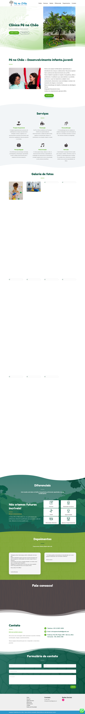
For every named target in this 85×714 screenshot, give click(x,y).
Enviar (73, 686)
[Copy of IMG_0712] (34, 376)
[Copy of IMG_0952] (34, 279)
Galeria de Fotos (30, 700)
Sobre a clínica (14, 32)
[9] (16, 279)
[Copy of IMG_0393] (51, 376)
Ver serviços (49, 95)
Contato (74, 3)
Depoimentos (66, 3)
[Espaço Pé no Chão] (16, 199)
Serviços (45, 3)
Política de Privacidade (32, 707)
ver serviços (24, 32)
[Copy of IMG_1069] (51, 182)
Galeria (51, 3)
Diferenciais (58, 3)
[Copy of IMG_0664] (69, 182)
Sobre (40, 3)
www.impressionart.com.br (50, 712)
